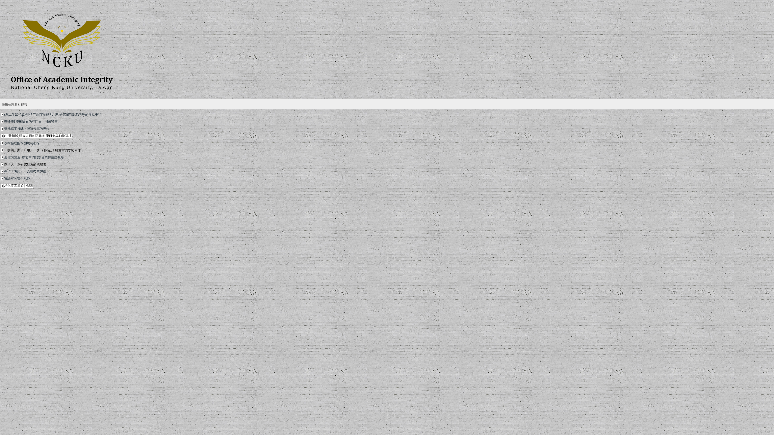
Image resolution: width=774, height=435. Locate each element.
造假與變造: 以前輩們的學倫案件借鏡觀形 (34, 157)
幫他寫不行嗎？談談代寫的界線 (26, 129)
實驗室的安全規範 (17, 178)
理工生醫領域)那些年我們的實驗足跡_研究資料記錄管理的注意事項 (52, 114)
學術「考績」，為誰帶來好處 (25, 171)
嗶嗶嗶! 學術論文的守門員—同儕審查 (31, 121)
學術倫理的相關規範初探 (22, 143)
